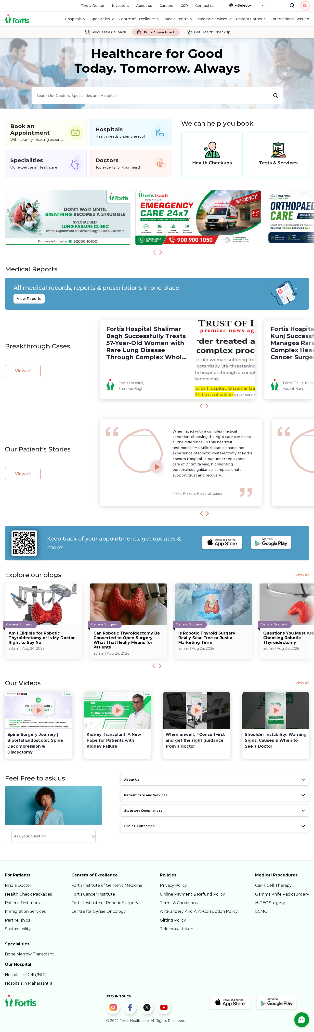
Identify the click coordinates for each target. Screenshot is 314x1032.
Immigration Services (25, 911)
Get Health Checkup (212, 32)
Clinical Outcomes (139, 826)
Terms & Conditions (178, 902)
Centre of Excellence (137, 19)
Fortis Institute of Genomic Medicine (106, 885)
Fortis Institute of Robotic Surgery (104, 902)
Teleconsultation (176, 928)
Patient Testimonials (24, 902)
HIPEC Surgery (270, 902)
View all (23, 371)
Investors (120, 5)
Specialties (100, 19)
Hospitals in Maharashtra (28, 983)
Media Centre (177, 19)
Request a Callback (109, 32)
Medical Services (212, 19)
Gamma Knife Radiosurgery (282, 894)
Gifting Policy (173, 920)
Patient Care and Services (145, 795)
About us (144, 5)
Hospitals (73, 19)
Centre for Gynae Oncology (98, 911)
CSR (184, 5)
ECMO (261, 911)
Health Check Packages (28, 894)
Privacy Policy (173, 885)
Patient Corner (249, 19)
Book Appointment (159, 32)
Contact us (204, 5)
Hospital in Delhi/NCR (26, 974)
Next (160, 252)
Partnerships (17, 920)
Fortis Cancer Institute (93, 894)
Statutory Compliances (143, 810)
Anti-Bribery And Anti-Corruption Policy (199, 911)
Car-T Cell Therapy (273, 885)
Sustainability (18, 928)
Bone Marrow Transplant (29, 954)
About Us (131, 779)
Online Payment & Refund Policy (192, 894)
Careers (166, 5)
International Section (290, 19)
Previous (154, 252)
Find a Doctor (92, 5)
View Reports (29, 298)
